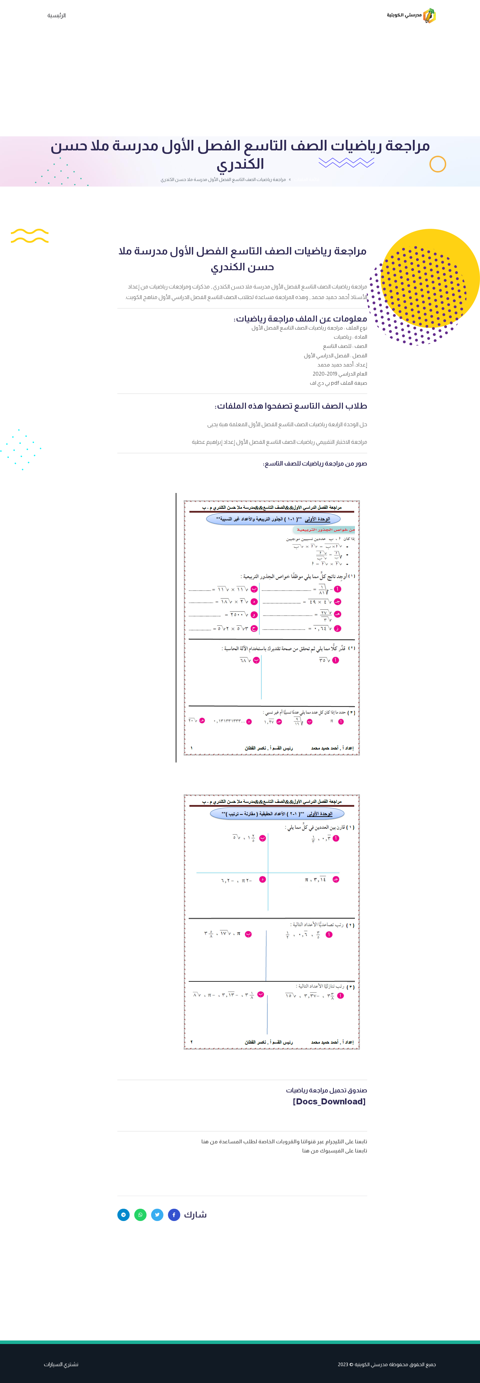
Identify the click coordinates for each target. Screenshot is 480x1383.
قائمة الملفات (306, 179)
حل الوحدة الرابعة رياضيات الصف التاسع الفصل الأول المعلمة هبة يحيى (287, 424)
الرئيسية (56, 15)
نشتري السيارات (61, 1364)
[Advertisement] (240, 83)
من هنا (210, 1141)
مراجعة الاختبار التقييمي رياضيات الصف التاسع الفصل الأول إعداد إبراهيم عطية (279, 442)
